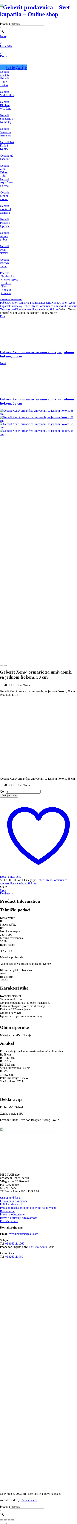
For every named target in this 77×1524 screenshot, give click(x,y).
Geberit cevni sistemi (4, 249)
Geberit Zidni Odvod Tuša (4, 170)
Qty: (2, 791)
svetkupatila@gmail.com (23, 1233)
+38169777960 (38, 1246)
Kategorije (16, 67)
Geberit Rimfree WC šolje (5, 105)
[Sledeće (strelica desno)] (5, 1523)
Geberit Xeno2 (50, 302)
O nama (6, 293)
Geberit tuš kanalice (6, 157)
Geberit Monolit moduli (4, 196)
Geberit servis (9, 279)
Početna (4, 273)
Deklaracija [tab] (6, 893)
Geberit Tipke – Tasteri (4, 82)
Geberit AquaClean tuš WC (6, 182)
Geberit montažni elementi (5, 209)
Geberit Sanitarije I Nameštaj (6, 119)
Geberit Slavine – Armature (5, 132)
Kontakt (6, 289)
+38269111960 (14, 1256)
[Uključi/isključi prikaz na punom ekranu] (5, 1519)
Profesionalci (29, 1500)
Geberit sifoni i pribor (4, 236)
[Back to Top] (1, 1127)
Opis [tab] (3, 890)
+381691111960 (14, 1243)
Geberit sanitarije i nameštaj (25, 302)
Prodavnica (8, 276)
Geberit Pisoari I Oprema (5, 223)
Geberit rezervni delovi (5, 263)
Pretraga (5, 23)
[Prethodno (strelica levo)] (1, 1523)
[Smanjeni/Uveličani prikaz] (1, 1519)
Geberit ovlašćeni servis (11, 299)
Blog (4, 286)
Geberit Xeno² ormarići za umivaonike (45, 306)
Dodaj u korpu (8, 795)
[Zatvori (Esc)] (12, 1519)
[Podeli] (8, 1519)
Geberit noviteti (4, 73)
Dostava (6, 283)
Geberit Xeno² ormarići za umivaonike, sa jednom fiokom (38, 307)
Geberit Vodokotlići (7, 93)
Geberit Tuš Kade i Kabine (7, 145)
